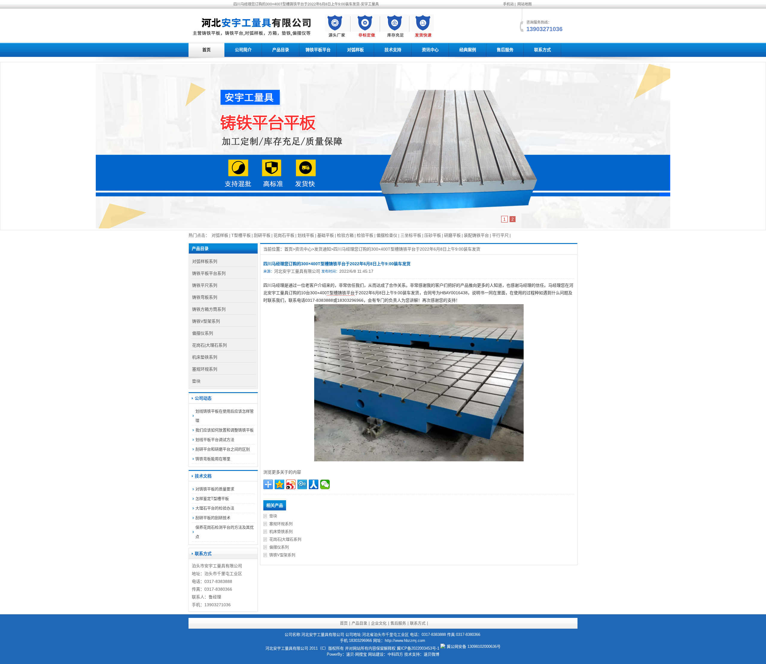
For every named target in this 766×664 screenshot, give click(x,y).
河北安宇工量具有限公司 (297, 271)
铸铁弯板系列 (204, 297)
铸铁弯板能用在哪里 (212, 459)
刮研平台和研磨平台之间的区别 (222, 449)
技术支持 (392, 49)
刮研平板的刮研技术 (212, 518)
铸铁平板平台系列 (209, 273)
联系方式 (542, 49)
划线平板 (305, 235)
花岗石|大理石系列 (285, 539)
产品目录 (280, 49)
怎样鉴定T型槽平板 (212, 498)
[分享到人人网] (313, 484)
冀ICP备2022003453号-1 (418, 648)
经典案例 (467, 49)
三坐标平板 (410, 235)
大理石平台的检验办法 (214, 508)
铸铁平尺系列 (204, 285)
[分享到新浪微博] (291, 484)
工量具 (219, 565)
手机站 (508, 4)
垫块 (273, 516)
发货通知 (322, 249)
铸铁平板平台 (318, 49)
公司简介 (243, 49)
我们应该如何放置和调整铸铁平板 (224, 430)
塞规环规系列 (281, 524)
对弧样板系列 (204, 261)
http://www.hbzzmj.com (405, 640)
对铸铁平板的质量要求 (214, 489)
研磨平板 (452, 235)
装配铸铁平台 (476, 235)
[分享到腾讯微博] (302, 484)
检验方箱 (345, 235)
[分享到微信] (325, 484)
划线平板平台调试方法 (214, 439)
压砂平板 (432, 235)
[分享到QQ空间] (279, 484)
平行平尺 (500, 235)
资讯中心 (430, 49)
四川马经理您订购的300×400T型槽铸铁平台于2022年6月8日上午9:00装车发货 (406, 249)
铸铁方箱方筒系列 (209, 309)
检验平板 (365, 235)
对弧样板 (355, 49)
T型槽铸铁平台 (341, 292)
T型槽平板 (241, 235)
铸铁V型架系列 (282, 555)
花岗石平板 (283, 235)
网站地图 (524, 4)
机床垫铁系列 (281, 531)
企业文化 (379, 623)
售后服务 (505, 49)
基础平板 (325, 235)
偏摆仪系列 (279, 547)
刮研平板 (262, 235)
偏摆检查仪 (386, 235)
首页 (206, 49)
